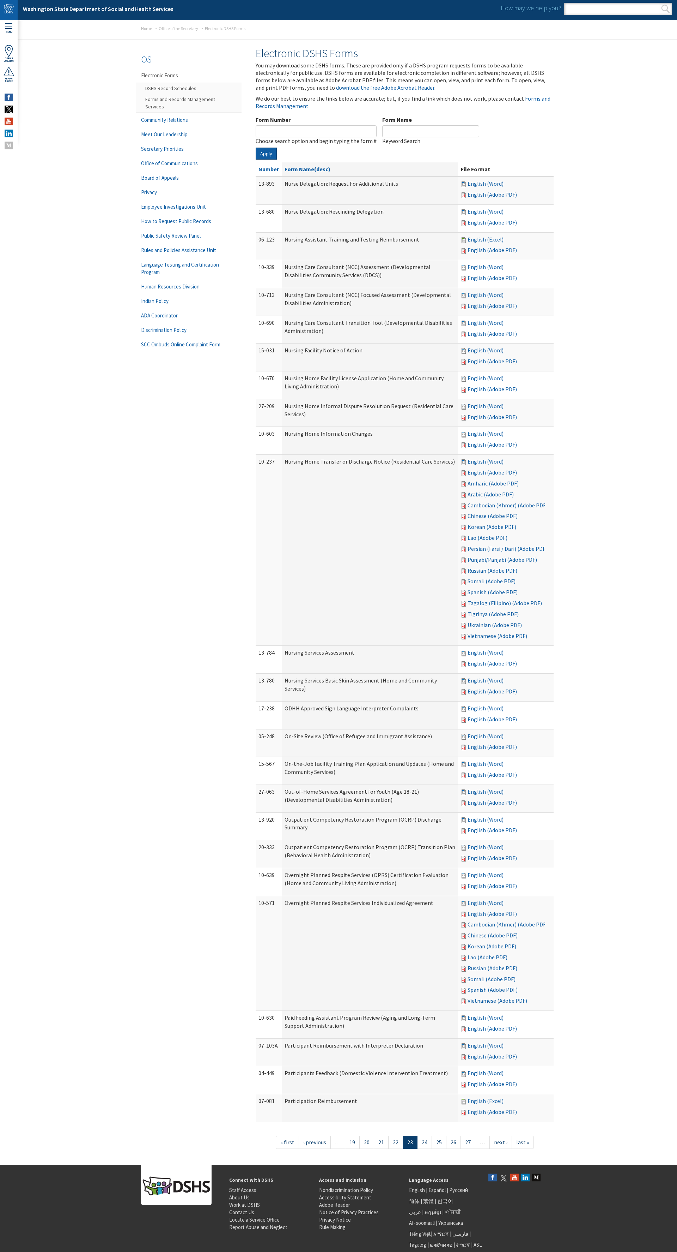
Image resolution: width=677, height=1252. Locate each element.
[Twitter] (503, 1178)
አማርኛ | (442, 1233)
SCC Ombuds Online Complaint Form (180, 344)
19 (352, 1142)
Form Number (273, 119)
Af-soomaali (422, 1223)
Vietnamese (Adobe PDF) (497, 635)
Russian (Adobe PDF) (492, 570)
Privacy (149, 192)
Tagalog (417, 1244)
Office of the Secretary (178, 28)
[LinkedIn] (525, 1178)
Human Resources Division (170, 286)
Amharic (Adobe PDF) (493, 483)
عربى (415, 1212)
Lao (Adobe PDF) (487, 537)
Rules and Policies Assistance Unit (178, 250)
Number (268, 169)
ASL (478, 1244)
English (417, 1190)
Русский (458, 1190)
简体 (414, 1201)
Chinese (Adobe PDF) (493, 515)
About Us (239, 1197)
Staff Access (242, 1190)
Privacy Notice (335, 1219)
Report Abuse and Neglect (258, 1227)
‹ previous (314, 1142)
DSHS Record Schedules (170, 88)
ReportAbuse (9, 80)
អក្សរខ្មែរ (433, 1212)
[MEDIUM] (9, 145)
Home (146, 28)
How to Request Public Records (176, 221)
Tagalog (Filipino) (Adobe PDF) (505, 603)
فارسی (459, 1233)
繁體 (429, 1201)
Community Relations (164, 120)
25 (439, 1142)
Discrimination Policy (164, 330)
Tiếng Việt (420, 1233)
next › (500, 1142)
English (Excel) (486, 239)
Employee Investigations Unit (173, 206)
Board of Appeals (160, 177)
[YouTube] (514, 1178)
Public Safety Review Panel (171, 235)
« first (287, 1142)
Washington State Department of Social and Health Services (98, 8)
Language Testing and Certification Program (180, 268)
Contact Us (241, 1212)
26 (453, 1142)
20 (367, 1142)
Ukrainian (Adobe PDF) (495, 624)
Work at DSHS (244, 1205)
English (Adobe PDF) (492, 194)
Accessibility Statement (345, 1197)
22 (395, 1142)
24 (424, 1142)
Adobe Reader (334, 1205)
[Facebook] (493, 1178)
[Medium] (536, 1178)
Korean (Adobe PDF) (492, 526)
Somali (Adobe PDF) (492, 581)
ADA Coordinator (159, 315)
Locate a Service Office (254, 1219)
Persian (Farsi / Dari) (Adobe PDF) (507, 548)
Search (665, 9)
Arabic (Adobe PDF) (491, 494)
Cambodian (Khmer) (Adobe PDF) (508, 505)
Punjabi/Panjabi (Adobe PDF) (502, 559)
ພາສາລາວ (441, 1244)
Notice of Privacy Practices (349, 1212)
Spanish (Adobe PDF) (493, 592)
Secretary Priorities (162, 148)
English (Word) (486, 183)
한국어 (445, 1201)
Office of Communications (169, 163)
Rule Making (332, 1227)
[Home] (9, 10)
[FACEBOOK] (9, 97)
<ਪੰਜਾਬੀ (453, 1212)
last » (522, 1142)
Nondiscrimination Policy (346, 1190)
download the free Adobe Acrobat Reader (385, 87)
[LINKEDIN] (9, 133)
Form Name (397, 119)
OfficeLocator (9, 59)
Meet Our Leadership (164, 134)
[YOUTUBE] (9, 121)
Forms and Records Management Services (180, 103)
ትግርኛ (463, 1244)
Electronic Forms (159, 75)
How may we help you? (531, 8)
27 (468, 1142)
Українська (450, 1223)
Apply (266, 153)
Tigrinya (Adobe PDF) (493, 614)
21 (381, 1142)
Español (437, 1190)
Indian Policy (155, 301)
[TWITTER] (9, 109)
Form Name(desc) (307, 169)
